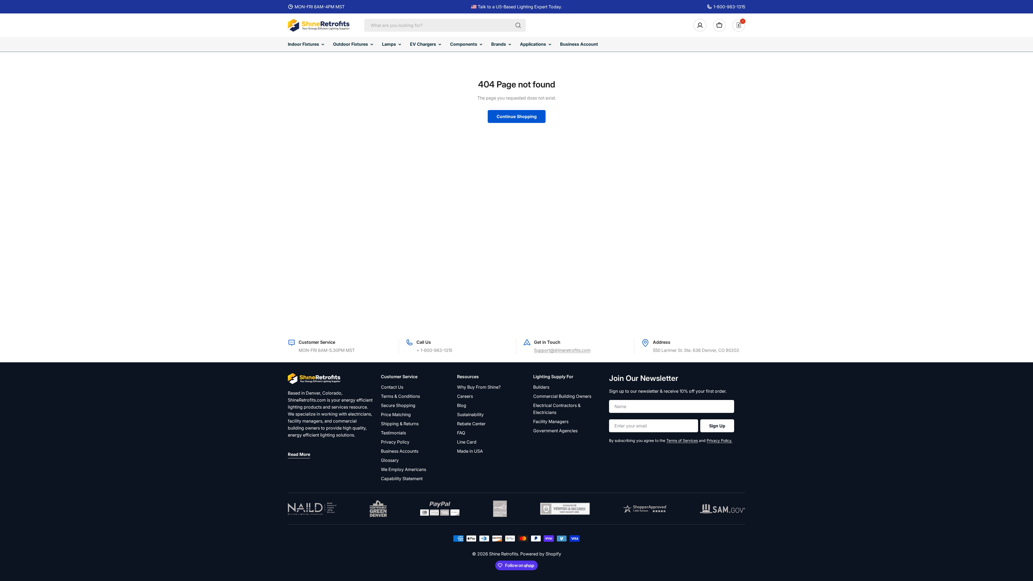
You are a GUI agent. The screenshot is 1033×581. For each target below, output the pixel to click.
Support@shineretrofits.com (562, 350)
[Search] (518, 25)
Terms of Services (682, 440)
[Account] (700, 25)
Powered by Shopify (540, 554)
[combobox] (445, 25)
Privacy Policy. (719, 440)
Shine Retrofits (503, 554)
